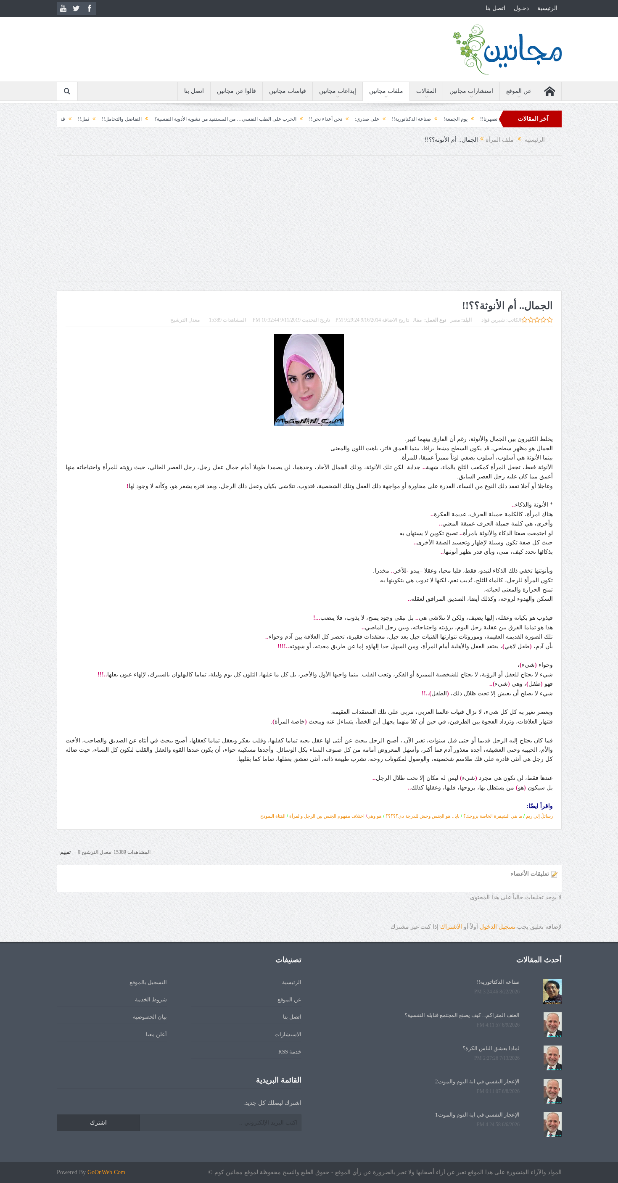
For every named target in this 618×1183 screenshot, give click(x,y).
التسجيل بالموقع (148, 982)
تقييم (65, 852)
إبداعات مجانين (337, 91)
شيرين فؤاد (493, 320)
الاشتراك (451, 927)
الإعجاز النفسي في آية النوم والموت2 (477, 1081)
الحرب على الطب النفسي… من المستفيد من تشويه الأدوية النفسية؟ (269, 119)
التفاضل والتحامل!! (165, 119)
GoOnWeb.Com (106, 1172)
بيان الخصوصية (150, 1017)
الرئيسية (547, 8)
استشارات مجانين (471, 91)
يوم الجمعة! (499, 119)
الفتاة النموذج (272, 816)
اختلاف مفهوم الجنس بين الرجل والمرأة (326, 816)
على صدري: (410, 119)
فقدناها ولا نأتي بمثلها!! (84, 119)
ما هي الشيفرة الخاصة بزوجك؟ (492, 816)
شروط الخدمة (151, 999)
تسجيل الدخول (497, 927)
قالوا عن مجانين (236, 91)
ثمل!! (126, 119)
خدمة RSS (289, 1051)
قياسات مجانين (287, 91)
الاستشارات (288, 1034)
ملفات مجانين (386, 91)
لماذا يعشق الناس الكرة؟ (491, 1048)
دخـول (521, 8)
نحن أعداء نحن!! (369, 119)
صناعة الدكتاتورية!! (454, 119)
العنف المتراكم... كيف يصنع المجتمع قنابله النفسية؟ (462, 1015)
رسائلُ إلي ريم (539, 816)
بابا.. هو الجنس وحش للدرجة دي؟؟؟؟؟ (423, 816)
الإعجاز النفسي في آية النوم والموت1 (477, 1115)
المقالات (426, 91)
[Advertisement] (309, 223)
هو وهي (374, 816)
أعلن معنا (156, 1034)
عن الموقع (518, 91)
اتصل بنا (495, 8)
